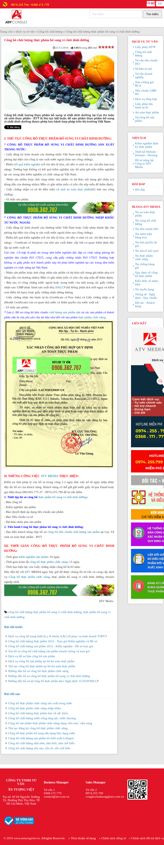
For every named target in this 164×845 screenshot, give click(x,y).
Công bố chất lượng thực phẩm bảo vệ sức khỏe (38, 713)
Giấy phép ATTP (145, 47)
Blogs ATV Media (120, 3)
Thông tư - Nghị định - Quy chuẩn (146, 296)
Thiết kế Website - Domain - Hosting (146, 153)
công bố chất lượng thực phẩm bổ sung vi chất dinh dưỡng (45, 612)
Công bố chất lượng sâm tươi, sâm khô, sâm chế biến (41, 743)
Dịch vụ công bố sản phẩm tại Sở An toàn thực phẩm (41, 661)
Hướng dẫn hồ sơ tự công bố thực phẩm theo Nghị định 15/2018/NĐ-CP (53, 681)
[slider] (106, 47)
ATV (27, 571)
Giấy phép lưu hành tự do (144, 105)
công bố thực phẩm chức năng (49, 561)
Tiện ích (70, 3)
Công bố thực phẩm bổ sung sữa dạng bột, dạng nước (41, 733)
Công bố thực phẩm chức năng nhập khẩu (34, 708)
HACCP (60, 287)
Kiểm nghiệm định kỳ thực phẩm (146, 145)
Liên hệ (148, 3)
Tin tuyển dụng (144, 289)
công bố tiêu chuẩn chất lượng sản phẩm (74, 531)
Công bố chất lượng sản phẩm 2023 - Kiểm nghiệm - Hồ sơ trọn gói (50, 646)
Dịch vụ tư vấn (42, 3)
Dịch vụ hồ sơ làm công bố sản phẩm (31, 656)
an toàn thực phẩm (79, 189)
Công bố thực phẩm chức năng (29, 576)
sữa (78, 312)
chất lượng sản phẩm (62, 312)
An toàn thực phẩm (147, 112)
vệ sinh (61, 189)
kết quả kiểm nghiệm (27, 164)
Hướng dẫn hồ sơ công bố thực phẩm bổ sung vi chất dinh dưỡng (49, 676)
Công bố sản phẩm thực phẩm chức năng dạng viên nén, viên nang (50, 723)
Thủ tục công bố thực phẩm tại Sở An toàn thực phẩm (41, 666)
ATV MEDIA (49, 476)
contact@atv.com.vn (56, 796)
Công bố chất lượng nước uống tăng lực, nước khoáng (42, 718)
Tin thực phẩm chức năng (144, 257)
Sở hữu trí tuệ (143, 68)
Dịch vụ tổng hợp (146, 99)
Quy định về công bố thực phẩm (146, 274)
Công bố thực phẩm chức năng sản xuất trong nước (40, 703)
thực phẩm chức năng (92, 317)
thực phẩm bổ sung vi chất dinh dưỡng (62, 497)
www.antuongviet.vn (27, 838)
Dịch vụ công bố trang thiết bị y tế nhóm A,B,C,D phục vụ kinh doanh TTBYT (57, 636)
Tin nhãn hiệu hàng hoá (143, 235)
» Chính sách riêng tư (112, 838)
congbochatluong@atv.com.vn (105, 796)
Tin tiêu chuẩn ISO (146, 229)
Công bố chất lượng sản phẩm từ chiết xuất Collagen (41, 738)
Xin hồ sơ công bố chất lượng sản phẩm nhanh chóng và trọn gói (49, 651)
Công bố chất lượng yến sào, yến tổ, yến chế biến (39, 748)
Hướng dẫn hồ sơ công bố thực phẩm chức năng (38, 671)
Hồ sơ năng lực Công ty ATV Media (144, 164)
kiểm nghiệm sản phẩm (33, 556)
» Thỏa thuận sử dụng (82, 838)
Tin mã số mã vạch (147, 250)
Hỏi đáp (92, 3)
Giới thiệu (13, 3)
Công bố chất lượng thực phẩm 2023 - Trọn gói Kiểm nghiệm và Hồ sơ (52, 641)
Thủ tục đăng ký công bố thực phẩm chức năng (38, 728)
